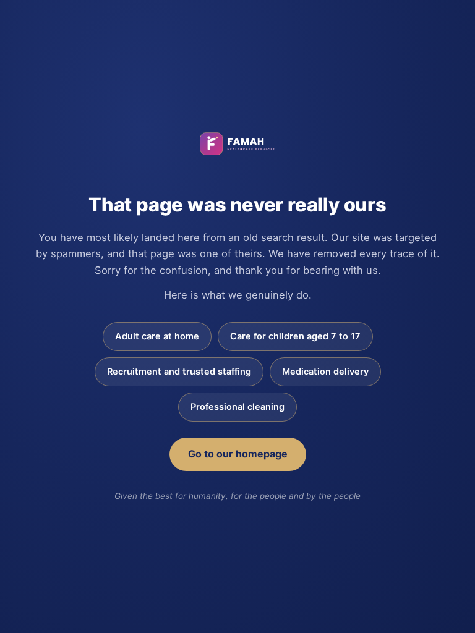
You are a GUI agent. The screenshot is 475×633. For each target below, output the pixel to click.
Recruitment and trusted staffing (179, 371)
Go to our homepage (238, 454)
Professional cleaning (237, 406)
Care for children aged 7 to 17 (295, 336)
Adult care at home (157, 336)
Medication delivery (325, 371)
